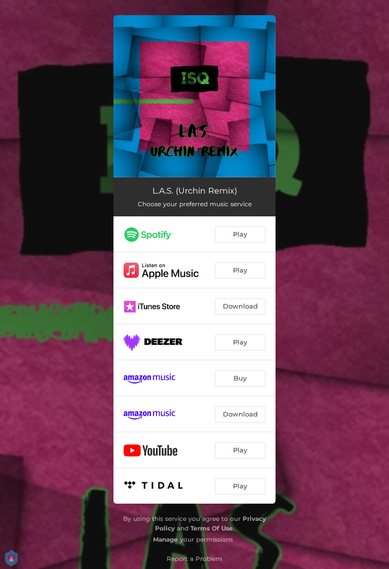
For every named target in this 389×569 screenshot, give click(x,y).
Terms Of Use (211, 528)
